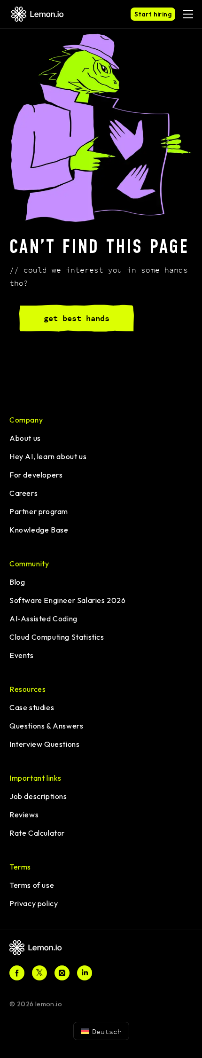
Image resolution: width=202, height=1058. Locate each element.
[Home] (39, 948)
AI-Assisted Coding (43, 618)
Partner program (38, 511)
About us (25, 438)
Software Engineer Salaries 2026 (67, 600)
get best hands (76, 318)
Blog (17, 582)
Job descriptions (38, 796)
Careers (23, 493)
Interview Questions (44, 744)
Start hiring (152, 14)
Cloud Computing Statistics (56, 637)
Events (21, 655)
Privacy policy (33, 903)
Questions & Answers (46, 725)
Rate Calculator (37, 833)
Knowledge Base (38, 529)
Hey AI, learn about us (47, 456)
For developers (35, 474)
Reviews (24, 814)
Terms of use (31, 885)
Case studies (31, 707)
